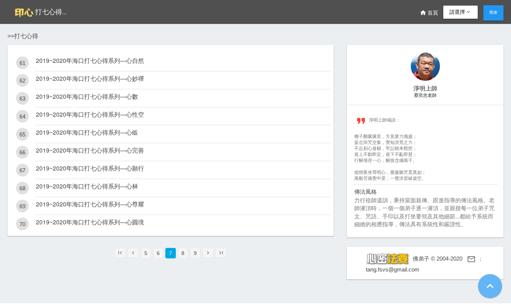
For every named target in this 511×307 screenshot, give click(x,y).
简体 (493, 12)
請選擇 (460, 12)
